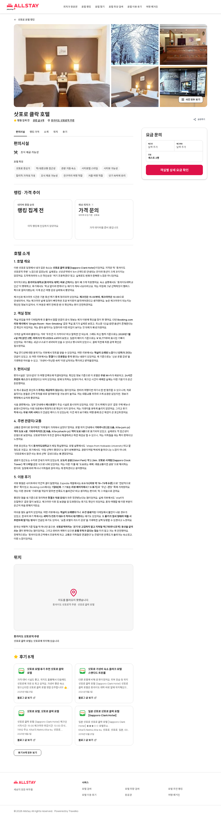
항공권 (128, 794)
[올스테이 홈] (23, 7)
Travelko (73, 811)
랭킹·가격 (34, 131)
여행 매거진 (152, 6)
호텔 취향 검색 (116, 6)
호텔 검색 (87, 788)
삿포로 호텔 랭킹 (26, 19)
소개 (46, 131)
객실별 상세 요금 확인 (174, 170)
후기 (65, 131)
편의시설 (20, 131)
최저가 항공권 (70, 6)
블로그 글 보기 (24, 697)
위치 (55, 131)
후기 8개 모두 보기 (27, 752)
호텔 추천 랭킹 (175, 788)
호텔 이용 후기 (134, 6)
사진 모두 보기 (193, 99)
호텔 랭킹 (86, 6)
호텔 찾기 (100, 6)
